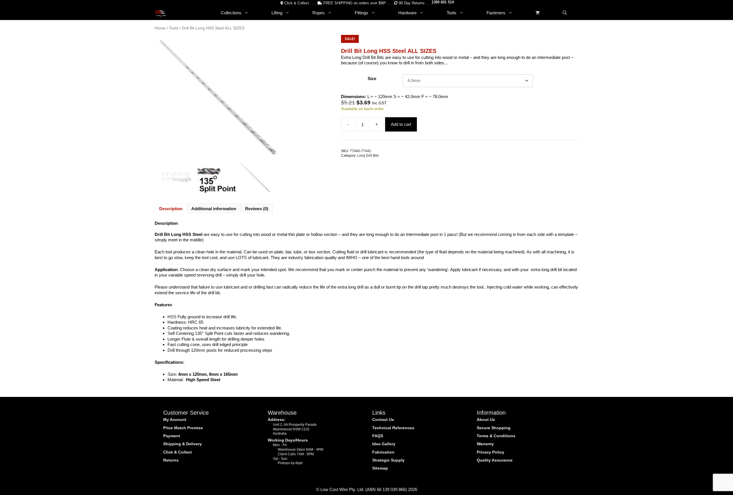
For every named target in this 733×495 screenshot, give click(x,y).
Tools (451, 12)
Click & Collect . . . (300, 3)
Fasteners (495, 12)
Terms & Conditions (496, 436)
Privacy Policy (490, 452)
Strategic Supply (388, 460)
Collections (231, 12)
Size (372, 78)
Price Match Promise (183, 428)
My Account (174, 419)
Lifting (276, 12)
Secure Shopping (494, 428)
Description (170, 208)
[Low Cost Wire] (160, 13)
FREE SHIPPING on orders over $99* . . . (358, 3)
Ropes (318, 12)
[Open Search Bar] (564, 13)
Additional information (213, 208)
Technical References (393, 428)
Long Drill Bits (368, 156)
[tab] (171, 209)
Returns (171, 460)
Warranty (485, 444)
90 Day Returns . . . (415, 3)
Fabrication (383, 452)
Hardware (407, 12)
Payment (171, 436)
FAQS (377, 436)
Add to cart (401, 124)
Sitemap (380, 468)
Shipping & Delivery (182, 444)
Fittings (361, 12)
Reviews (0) (256, 208)
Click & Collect (177, 452)
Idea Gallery (383, 444)
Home (160, 28)
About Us (486, 419)
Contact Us (383, 419)
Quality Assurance (495, 460)
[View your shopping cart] (537, 13)
